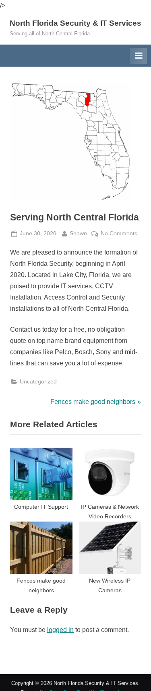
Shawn (78, 233)
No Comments (119, 234)
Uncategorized (38, 382)
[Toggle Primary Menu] (138, 56)
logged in (60, 629)
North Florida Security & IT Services (75, 23)
